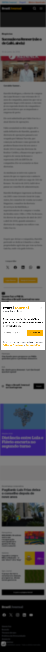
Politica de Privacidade (13, 345)
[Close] (41, 308)
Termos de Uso (33, 345)
